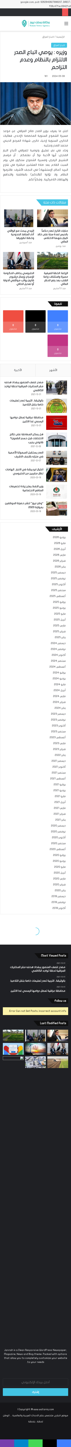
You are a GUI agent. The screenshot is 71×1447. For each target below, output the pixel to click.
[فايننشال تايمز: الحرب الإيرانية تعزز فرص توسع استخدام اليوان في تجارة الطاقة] (35, 1049)
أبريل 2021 (60, 802)
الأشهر (53, 370)
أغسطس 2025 (58, 596)
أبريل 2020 (60, 873)
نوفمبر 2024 (58, 649)
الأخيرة (18, 370)
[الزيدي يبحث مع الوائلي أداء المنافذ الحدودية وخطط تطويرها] (18, 218)
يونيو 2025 (59, 608)
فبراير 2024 (59, 702)
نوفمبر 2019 (58, 902)
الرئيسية (60, 37)
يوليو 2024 (59, 672)
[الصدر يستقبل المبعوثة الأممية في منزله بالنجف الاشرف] (56, 458)
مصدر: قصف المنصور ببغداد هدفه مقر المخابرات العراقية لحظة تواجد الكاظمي (23, 386)
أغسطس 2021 (58, 778)
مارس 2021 (60, 808)
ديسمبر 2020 (58, 825)
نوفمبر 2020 (58, 831)
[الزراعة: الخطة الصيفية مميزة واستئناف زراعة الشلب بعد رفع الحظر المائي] (52, 260)
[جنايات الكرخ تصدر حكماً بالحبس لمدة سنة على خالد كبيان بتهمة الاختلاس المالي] (52, 218)
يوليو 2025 (59, 602)
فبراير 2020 (59, 884)
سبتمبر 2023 (58, 731)
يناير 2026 (60, 566)
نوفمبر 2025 (58, 578)
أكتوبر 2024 (59, 655)
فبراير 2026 (59, 561)
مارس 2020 (59, 878)
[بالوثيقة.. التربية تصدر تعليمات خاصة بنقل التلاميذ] (56, 406)
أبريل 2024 (60, 690)
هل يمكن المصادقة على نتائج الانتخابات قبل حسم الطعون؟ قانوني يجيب (26, 438)
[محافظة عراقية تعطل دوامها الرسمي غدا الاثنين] (56, 423)
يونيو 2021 (59, 790)
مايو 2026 (60, 543)
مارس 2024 (59, 696)
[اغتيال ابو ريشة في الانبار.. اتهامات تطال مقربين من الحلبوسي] (56, 475)
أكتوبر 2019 (59, 908)
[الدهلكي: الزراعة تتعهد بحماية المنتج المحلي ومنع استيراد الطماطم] (57, 1062)
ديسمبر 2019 (58, 896)
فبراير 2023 (59, 749)
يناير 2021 (60, 820)
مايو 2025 (60, 614)
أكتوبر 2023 (59, 725)
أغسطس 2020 (58, 849)
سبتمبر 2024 (58, 661)
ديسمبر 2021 (58, 761)
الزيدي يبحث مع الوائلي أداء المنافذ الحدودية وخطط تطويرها (20, 234)
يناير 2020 (60, 890)
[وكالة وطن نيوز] (35, 23)
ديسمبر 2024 (58, 643)
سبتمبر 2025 (58, 590)
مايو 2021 (60, 796)
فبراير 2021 (60, 814)
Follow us (60, 1000)
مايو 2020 (60, 867)
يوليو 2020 (59, 855)
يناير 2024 (60, 708)
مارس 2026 (59, 555)
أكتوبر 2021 (59, 767)
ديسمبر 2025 (58, 572)
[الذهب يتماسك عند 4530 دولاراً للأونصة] (13, 1198)
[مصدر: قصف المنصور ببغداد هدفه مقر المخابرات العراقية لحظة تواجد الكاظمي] (56, 387)
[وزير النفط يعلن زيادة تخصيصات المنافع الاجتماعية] (56, 492)
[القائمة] (66, 25)
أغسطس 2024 (57, 666)
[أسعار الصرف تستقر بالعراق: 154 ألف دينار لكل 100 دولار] (35, 1062)
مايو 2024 (60, 684)
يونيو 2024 (59, 678)
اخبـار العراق (48, 37)
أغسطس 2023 (58, 737)
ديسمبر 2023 (58, 714)
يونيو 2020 (59, 861)
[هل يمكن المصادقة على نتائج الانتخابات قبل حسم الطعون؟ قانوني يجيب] (56, 440)
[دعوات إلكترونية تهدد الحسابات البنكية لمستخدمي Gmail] (13, 1049)
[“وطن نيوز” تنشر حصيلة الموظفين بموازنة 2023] (56, 508)
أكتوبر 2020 (59, 837)
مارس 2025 (59, 625)
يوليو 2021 (60, 784)
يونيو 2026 (59, 537)
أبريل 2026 (60, 549)
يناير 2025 (60, 637)
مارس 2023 (59, 743)
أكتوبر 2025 (59, 584)
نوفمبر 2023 (58, 719)
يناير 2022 (60, 755)
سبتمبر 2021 (59, 772)
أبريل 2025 (60, 619)
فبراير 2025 (59, 631)
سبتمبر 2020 (58, 843)
